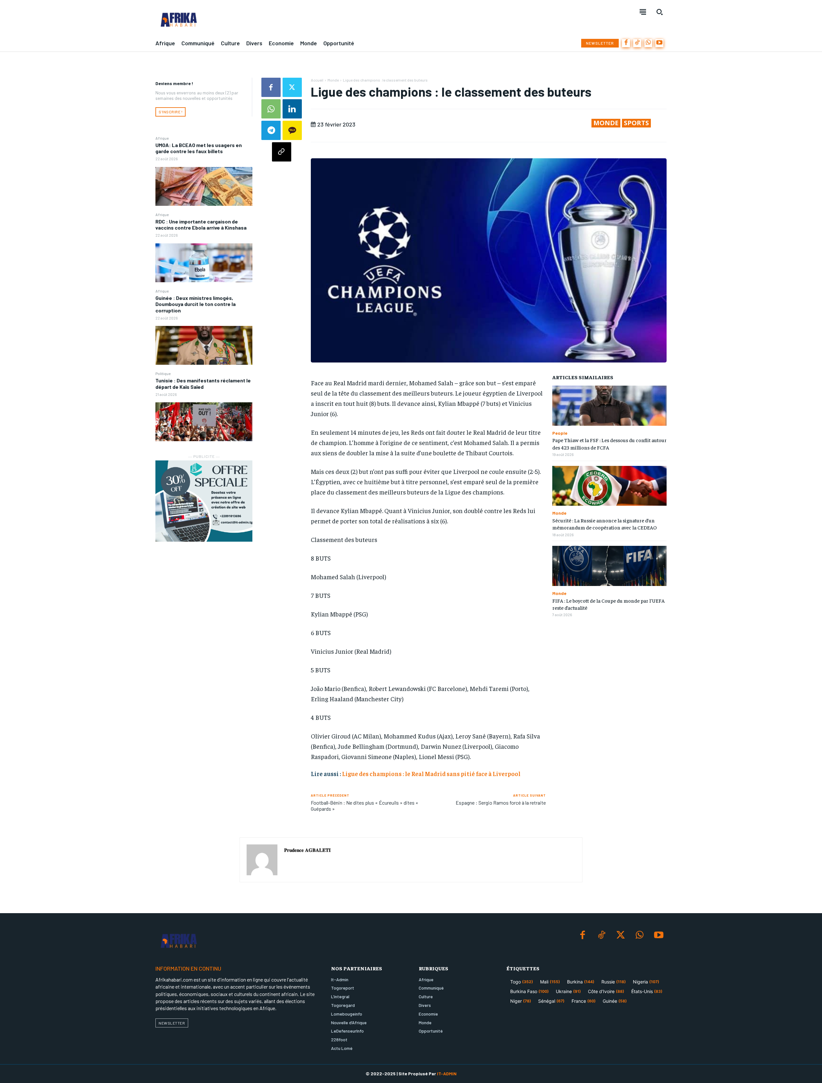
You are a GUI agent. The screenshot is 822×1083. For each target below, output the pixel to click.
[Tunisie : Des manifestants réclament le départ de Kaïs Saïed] (203, 421)
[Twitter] (292, 87)
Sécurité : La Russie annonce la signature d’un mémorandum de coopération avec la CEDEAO (604, 523)
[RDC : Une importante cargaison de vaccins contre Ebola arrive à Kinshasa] (203, 262)
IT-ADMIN (447, 1073)
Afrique (162, 138)
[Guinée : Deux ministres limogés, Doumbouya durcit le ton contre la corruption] (203, 345)
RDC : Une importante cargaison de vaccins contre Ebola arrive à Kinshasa (201, 224)
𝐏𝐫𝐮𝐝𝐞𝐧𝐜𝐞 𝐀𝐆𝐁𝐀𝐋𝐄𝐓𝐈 (307, 850)
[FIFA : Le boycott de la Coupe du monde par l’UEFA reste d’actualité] (609, 566)
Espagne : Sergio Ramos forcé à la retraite (501, 802)
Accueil (317, 80)
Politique (163, 373)
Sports (636, 123)
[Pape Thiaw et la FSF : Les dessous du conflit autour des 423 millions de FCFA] (609, 406)
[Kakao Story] (292, 130)
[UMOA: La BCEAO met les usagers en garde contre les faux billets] (203, 186)
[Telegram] (271, 130)
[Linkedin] (292, 108)
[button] (659, 12)
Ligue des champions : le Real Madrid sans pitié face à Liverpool (431, 773)
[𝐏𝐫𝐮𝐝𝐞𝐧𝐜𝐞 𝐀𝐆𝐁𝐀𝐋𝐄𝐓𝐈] (262, 859)
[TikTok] (637, 43)
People (559, 433)
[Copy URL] (281, 152)
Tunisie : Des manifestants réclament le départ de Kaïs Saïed (203, 383)
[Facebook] (626, 43)
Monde (333, 80)
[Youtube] (659, 43)
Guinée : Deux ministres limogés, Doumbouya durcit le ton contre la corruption (195, 304)
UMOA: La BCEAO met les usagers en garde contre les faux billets (198, 148)
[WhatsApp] (648, 43)
